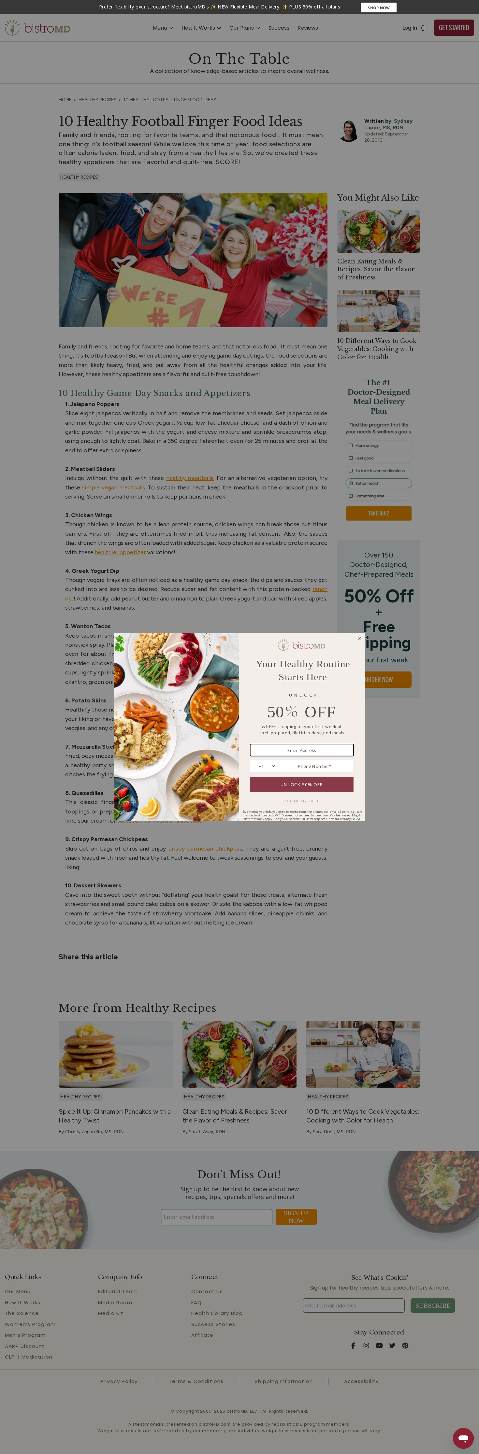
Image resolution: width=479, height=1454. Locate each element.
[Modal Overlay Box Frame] (239, 7)
